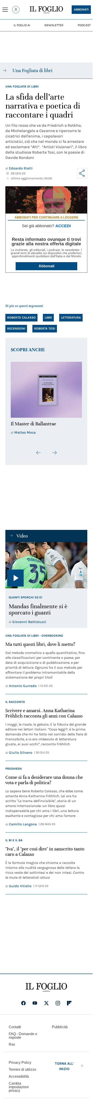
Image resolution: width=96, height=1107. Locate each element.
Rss (12, 1042)
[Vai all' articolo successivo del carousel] (54, 450)
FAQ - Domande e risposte (23, 1033)
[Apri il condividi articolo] (82, 173)
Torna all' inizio (64, 1063)
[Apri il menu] (5, 9)
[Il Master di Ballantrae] (46, 388)
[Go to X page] (46, 1000)
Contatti (15, 1024)
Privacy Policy (20, 1060)
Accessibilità (19, 1074)
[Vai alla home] (46, 9)
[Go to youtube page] (35, 1000)
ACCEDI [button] (63, 226)
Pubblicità (60, 1024)
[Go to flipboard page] (69, 1000)
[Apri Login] (16, 9)
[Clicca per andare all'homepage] (46, 984)
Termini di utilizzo (22, 1067)
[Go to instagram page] (58, 1000)
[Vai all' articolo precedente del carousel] (38, 450)
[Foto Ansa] (46, 563)
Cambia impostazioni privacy (19, 1084)
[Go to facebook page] (23, 1000)
